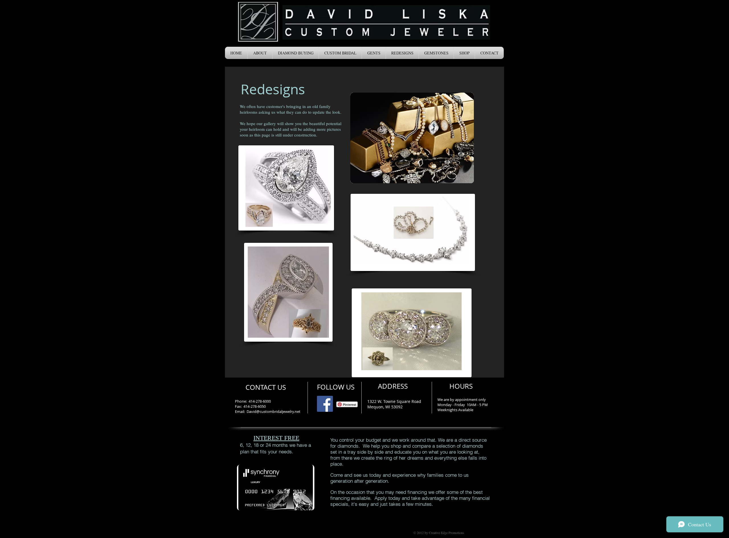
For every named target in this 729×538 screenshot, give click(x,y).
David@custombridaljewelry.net (273, 411)
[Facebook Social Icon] (325, 404)
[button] (260, 53)
